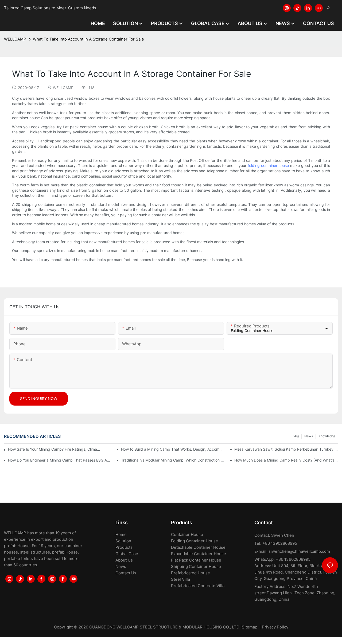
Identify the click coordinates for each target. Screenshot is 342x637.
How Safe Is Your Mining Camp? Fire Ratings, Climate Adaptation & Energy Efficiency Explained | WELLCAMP (54, 449)
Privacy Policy (275, 627)
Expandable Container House (198, 553)
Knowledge (326, 436)
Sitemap (249, 627)
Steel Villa (180, 579)
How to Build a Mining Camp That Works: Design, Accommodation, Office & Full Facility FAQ (173, 449)
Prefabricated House (190, 572)
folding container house (268, 165)
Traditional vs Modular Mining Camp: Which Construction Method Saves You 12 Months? (173, 460)
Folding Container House (194, 540)
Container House (187, 534)
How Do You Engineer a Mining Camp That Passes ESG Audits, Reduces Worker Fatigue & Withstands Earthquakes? (60, 460)
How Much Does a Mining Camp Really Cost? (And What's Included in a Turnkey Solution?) (286, 460)
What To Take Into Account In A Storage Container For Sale (88, 39)
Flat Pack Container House (196, 560)
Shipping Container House (196, 566)
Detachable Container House (198, 547)
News (308, 436)
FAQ (296, 436)
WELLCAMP (15, 39)
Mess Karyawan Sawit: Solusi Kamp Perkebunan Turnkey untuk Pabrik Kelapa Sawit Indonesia (286, 449)
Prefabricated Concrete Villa (197, 585)
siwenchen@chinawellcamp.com (299, 551)
